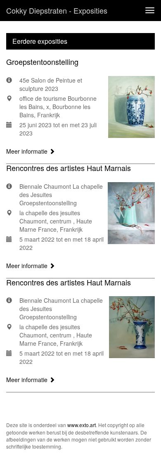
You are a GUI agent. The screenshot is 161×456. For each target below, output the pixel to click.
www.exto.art (81, 424)
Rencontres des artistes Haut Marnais (68, 167)
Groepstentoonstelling (42, 61)
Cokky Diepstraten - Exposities (56, 10)
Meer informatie (27, 151)
